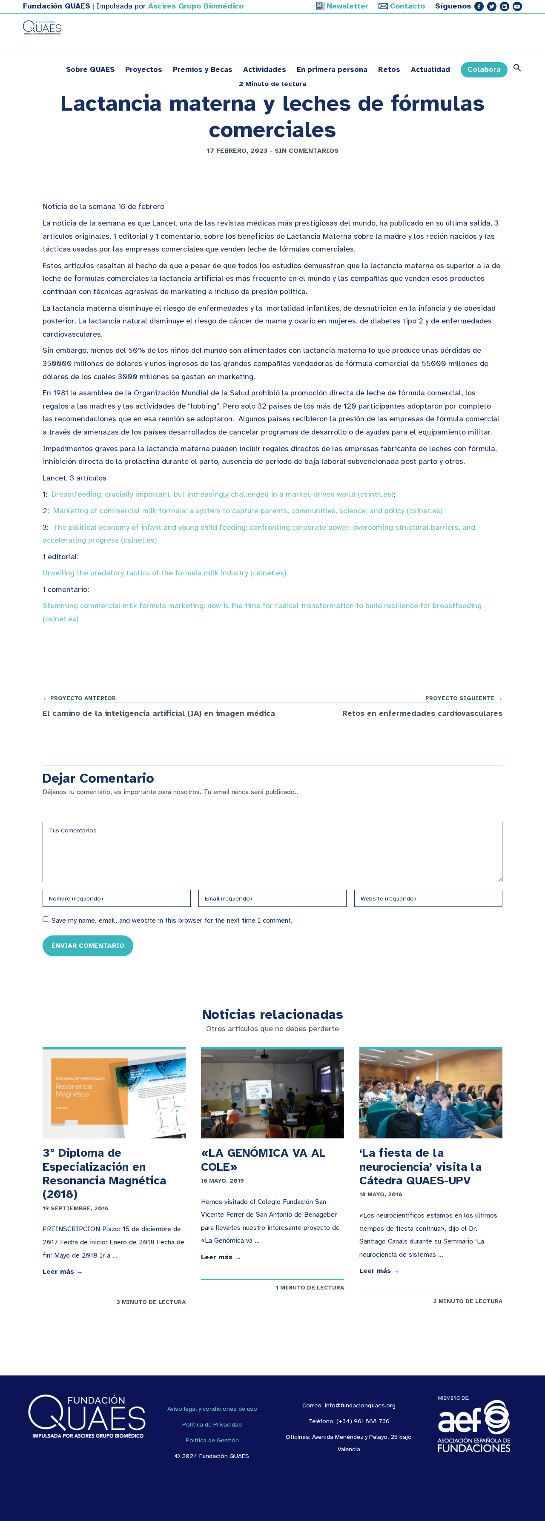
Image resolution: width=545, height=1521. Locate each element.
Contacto (407, 6)
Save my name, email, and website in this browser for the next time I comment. (172, 920)
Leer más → (63, 1271)
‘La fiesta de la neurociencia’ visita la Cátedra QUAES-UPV (420, 1167)
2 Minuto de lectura (467, 1301)
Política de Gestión (212, 1440)
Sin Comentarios (306, 150)
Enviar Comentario (88, 945)
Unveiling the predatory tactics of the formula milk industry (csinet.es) (165, 573)
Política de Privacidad (212, 1424)
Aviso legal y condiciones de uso (212, 1408)
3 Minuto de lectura (151, 1302)
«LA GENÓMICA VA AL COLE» (263, 1160)
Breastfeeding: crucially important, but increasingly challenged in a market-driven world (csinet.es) (223, 494)
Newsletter (347, 6)
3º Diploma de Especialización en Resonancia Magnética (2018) (104, 1173)
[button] (515, 69)
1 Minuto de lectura (310, 1287)
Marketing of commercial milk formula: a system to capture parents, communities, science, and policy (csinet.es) (248, 510)
